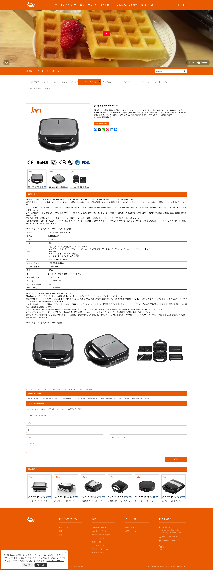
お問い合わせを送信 (127, 5)
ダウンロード (107, 5)
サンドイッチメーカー (42, 71)
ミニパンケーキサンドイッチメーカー (147, 501)
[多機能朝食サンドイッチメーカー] (119, 486)
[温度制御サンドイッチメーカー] (93, 486)
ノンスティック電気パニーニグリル (66, 501)
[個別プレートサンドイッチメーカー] (173, 486)
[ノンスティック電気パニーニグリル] (66, 486)
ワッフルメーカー (79, 398)
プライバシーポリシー (177, 566)
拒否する (27, 565)
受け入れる (40, 565)
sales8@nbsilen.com (170, 540)
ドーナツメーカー (105, 398)
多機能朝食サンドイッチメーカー (120, 501)
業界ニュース (130, 531)
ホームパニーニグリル (39, 501)
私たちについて (68, 5)
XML (166, 566)
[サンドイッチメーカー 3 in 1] (37, 179)
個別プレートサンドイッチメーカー (173, 501)
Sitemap (155, 566)
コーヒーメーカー (32, 398)
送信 (176, 459)
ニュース (92, 5)
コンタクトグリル (47, 398)
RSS (161, 566)
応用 (60, 531)
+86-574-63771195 (169, 537)
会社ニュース (130, 528)
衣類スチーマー (137, 398)
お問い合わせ (147, 5)
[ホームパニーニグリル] (39, 486)
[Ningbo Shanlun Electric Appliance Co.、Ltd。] (31, 5)
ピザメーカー (92, 398)
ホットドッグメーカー (121, 398)
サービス (62, 538)
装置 (60, 535)
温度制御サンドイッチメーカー (93, 501)
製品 (82, 5)
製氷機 (147, 398)
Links (148, 566)
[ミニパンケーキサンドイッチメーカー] (146, 486)
